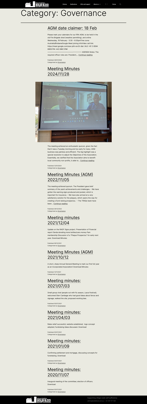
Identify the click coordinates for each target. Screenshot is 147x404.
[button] (120, 4)
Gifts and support (85, 4)
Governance (62, 62)
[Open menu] (106, 4)
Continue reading (85, 55)
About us (96, 4)
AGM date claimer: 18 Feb (72, 28)
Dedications (73, 4)
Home (114, 4)
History (65, 4)
